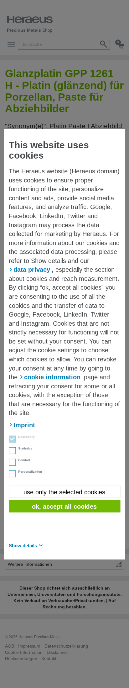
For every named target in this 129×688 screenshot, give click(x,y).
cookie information (52, 377)
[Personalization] (10, 474)
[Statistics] (10, 451)
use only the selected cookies (64, 491)
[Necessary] (10, 440)
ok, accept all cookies (64, 506)
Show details (23, 545)
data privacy (31, 269)
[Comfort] (10, 463)
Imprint (24, 425)
